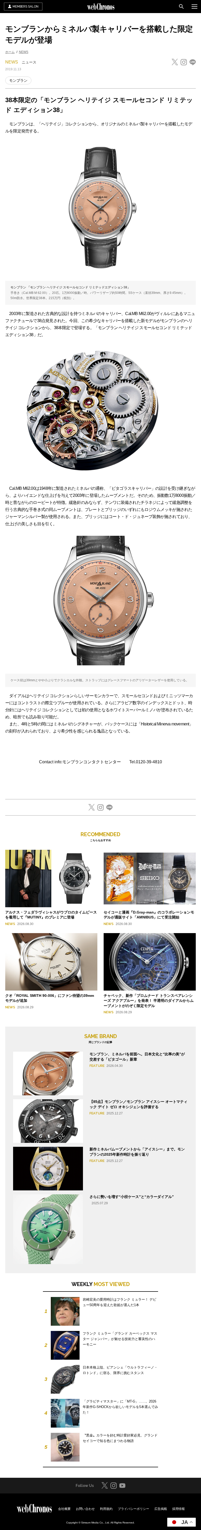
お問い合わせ (85, 1509)
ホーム (10, 52)
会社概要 (64, 1509)
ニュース (29, 62)
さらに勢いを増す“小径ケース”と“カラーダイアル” (132, 1197)
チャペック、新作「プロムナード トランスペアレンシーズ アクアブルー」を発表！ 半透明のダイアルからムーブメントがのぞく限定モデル (149, 1000)
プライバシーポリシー (133, 1509)
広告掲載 (160, 1509)
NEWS (23, 52)
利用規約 (106, 1509)
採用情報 (178, 1509)
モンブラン (18, 80)
